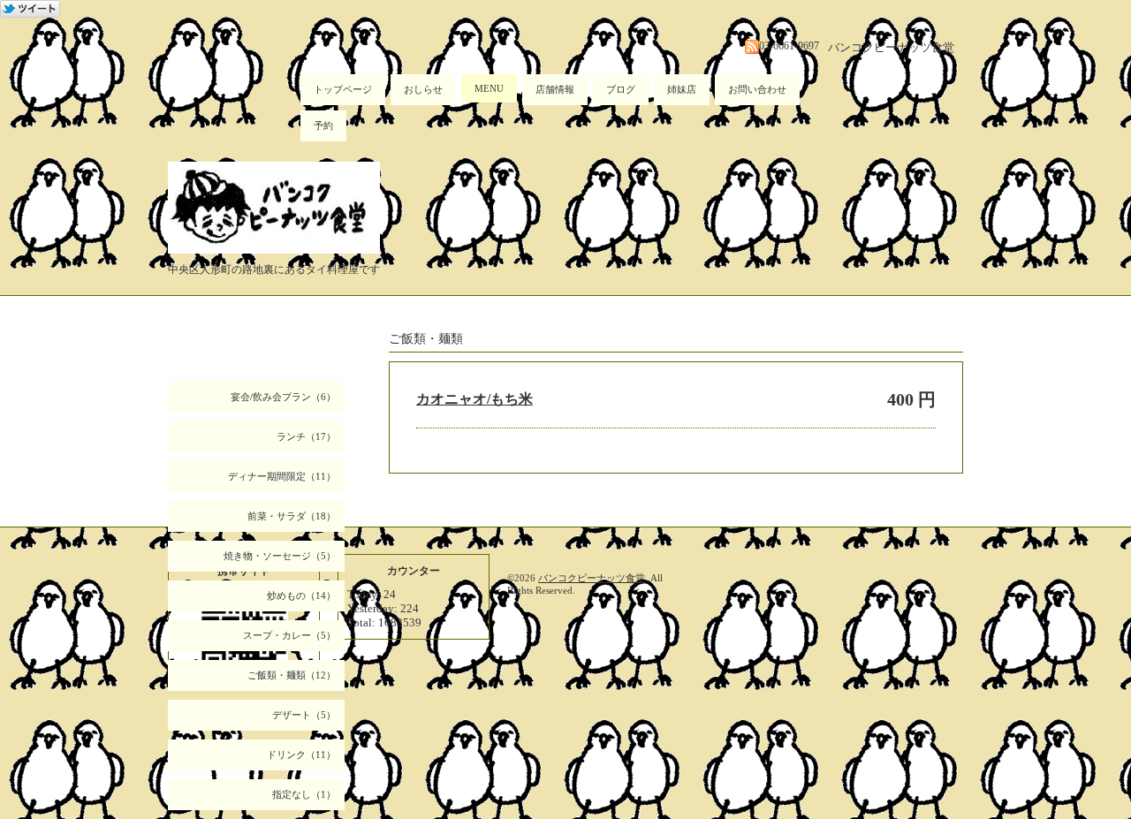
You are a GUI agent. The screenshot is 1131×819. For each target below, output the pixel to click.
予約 (323, 125)
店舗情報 (554, 89)
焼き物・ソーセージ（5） (280, 555)
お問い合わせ (757, 89)
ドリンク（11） (301, 754)
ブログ (620, 89)
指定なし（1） (304, 794)
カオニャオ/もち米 (474, 398)
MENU (489, 88)
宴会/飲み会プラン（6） (283, 396)
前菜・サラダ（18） (291, 516)
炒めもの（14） (301, 595)
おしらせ (423, 89)
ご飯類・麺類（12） (291, 675)
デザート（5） (304, 714)
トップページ (343, 89)
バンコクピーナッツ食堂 (591, 578)
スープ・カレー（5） (289, 635)
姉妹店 (681, 89)
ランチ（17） (306, 436)
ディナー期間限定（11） (282, 476)
